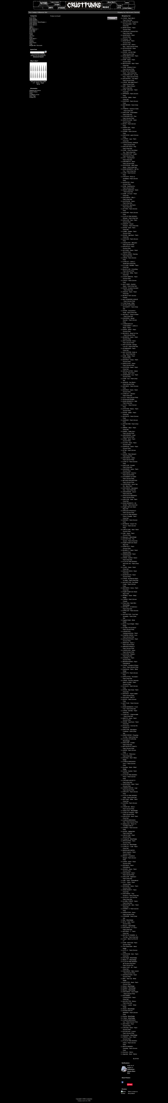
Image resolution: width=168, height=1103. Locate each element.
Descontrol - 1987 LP (129, 697)
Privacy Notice (33, 92)
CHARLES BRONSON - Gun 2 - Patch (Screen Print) (129, 763)
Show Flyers (32, 42)
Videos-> (31, 40)
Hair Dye (31, 35)
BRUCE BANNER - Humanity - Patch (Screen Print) (130, 1048)
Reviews (124, 1089)
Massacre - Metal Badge (129, 537)
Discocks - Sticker (128, 1052)
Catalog (34, 12)
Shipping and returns (35, 90)
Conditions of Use (34, 94)
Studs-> (31, 26)
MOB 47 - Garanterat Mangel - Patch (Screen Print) (129, 857)
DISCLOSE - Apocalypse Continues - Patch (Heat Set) (130, 731)
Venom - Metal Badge (129, 1008)
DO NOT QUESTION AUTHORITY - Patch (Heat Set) (130, 306)
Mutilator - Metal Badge (129, 988)
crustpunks (89, 1099)
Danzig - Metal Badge (129, 1016)
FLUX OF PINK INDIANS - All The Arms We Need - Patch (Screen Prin (130, 963)
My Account (129, 12)
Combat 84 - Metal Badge (130, 839)
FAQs (31, 93)
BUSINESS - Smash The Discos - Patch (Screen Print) (130, 525)
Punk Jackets (33, 23)
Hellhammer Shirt (42, 12)
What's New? (34, 61)
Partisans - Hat (127, 39)
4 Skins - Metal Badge (129, 1018)
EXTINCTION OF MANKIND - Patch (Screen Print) (130, 1012)
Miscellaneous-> (33, 29)
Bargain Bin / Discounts (35, 45)
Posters (31, 41)
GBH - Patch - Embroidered (130, 880)
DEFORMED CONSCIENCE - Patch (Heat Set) (129, 997)
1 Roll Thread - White (129, 303)
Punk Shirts (32, 18)
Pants (31, 37)
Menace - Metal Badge (129, 925)
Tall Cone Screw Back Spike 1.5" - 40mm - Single (38, 82)
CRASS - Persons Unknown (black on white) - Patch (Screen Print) (131, 682)
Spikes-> (31, 27)
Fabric (31, 34)
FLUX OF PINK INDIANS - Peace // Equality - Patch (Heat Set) (130, 516)
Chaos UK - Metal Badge (130, 844)
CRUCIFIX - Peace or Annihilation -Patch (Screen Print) (130, 178)
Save (130, 1084)
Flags (30, 44)
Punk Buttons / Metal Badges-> (38, 22)
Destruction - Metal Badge (130, 1035)
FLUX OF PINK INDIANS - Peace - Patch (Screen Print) (130, 776)
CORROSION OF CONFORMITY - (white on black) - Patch (130, 325)
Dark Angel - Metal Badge (130, 957)
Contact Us (32, 97)
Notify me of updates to (131, 1069)
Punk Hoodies (33, 19)
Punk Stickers (33, 24)
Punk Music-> (33, 38)
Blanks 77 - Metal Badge (129, 959)
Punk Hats (32, 31)
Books (31, 33)
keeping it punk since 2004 (84, 1100)
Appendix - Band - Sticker (130, 1054)
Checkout (136, 12)
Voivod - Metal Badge (129, 986)
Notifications (125, 1063)
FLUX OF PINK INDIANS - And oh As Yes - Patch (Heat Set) (131, 563)
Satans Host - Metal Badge (130, 810)
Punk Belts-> (32, 30)
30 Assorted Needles (128, 399)
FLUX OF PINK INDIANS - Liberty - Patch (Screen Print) (130, 1042)
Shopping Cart (121, 12)
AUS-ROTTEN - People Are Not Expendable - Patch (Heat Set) (130, 23)
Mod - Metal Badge (128, 920)
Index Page (32, 96)
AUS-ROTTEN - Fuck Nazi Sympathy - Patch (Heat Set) (130, 616)
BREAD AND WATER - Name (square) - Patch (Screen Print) (129, 852)
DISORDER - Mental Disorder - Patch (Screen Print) (130, 320)
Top (30, 12)
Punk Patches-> (33, 20)
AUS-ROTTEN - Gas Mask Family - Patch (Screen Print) (130, 584)
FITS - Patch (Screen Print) (130, 397)
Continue (112, 18)
